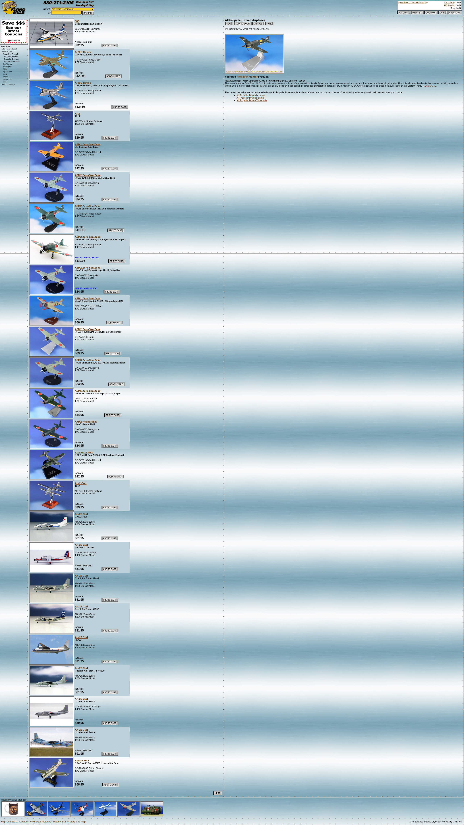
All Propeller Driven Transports (252, 100)
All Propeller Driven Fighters (250, 98)
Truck (5, 77)
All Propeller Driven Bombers (251, 95)
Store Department (9, 49)
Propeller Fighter (247, 76)
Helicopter (7, 67)
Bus (4, 82)
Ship (5, 69)
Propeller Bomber (11, 59)
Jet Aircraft (7, 64)
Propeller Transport (12, 62)
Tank (5, 74)
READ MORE (429, 86)
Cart (449, 2)
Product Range (8, 84)
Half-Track (7, 79)
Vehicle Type (7, 51)
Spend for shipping (413, 2)
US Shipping (449, 5)
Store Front (5, 46)
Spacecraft (7, 72)
